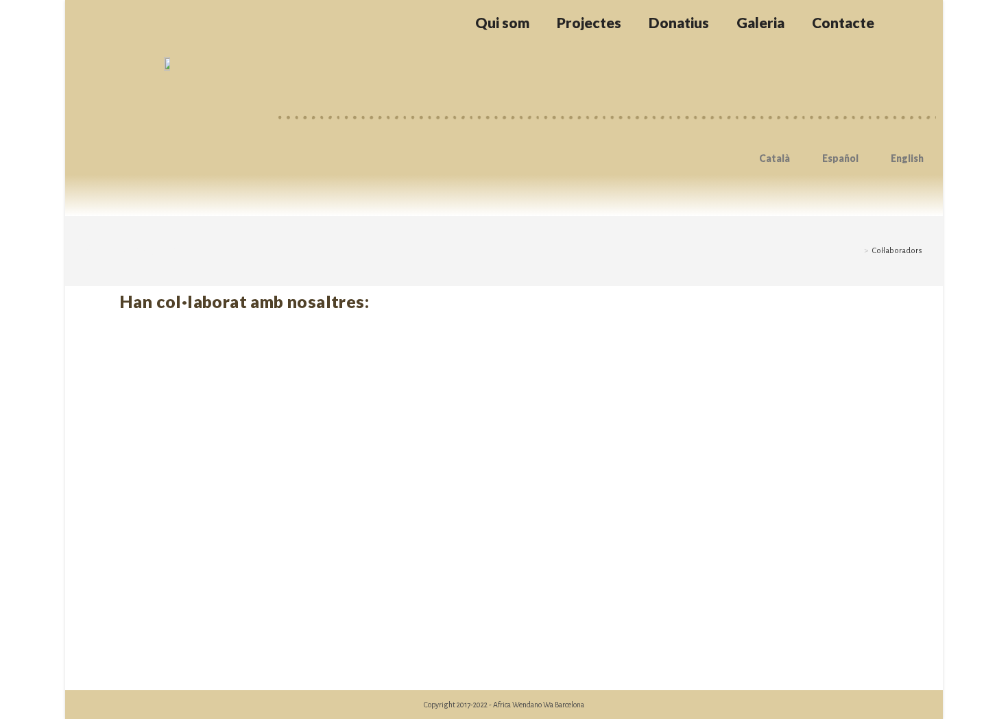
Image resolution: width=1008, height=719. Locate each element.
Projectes (589, 22)
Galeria (760, 22)
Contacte (843, 22)
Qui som (502, 22)
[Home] (856, 250)
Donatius (679, 22)
